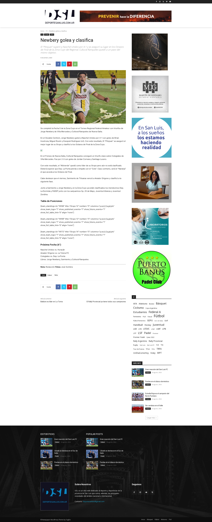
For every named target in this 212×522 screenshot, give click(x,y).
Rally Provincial (155, 341)
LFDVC (146, 329)
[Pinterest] (69, 64)
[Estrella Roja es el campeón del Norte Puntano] (138, 396)
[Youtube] (170, 1)
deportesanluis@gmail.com (93, 501)
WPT (159, 353)
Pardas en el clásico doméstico (157, 381)
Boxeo (151, 304)
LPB (164, 329)
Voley (152, 353)
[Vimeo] (166, 1)
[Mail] (146, 492)
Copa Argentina (151, 308)
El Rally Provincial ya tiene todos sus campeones (106, 301)
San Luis (142, 345)
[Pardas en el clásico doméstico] (138, 384)
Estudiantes (140, 312)
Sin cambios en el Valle (154, 406)
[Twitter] (163, 1)
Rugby (135, 345)
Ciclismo (138, 307)
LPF (134, 333)
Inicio (42, 31)
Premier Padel (139, 337)
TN (162, 345)
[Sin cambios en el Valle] (138, 408)
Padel (147, 333)
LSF (140, 333)
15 (46, 31)
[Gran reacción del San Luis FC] (138, 372)
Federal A (155, 312)
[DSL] (60, 16)
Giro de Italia (158, 321)
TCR (157, 345)
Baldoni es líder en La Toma (51, 301)
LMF (158, 329)
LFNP (153, 329)
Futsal (150, 316)
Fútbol (46, 34)
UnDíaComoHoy (141, 353)
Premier (155, 333)
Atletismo (143, 303)
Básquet (161, 303)
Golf (166, 320)
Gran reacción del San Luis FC (156, 369)
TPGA (148, 349)
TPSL (153, 349)
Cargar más (151, 418)
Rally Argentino (140, 341)
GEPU (150, 320)
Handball (138, 325)
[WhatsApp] (75, 64)
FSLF (144, 317)
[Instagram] (160, 1)
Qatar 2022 (150, 337)
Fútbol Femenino (139, 321)
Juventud (158, 324)
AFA (135, 303)
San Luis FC (150, 345)
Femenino (137, 316)
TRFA (52, 34)
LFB (140, 329)
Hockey (148, 325)
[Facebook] (156, 1)
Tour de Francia (138, 349)
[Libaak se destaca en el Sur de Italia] (46, 454)
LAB (135, 329)
